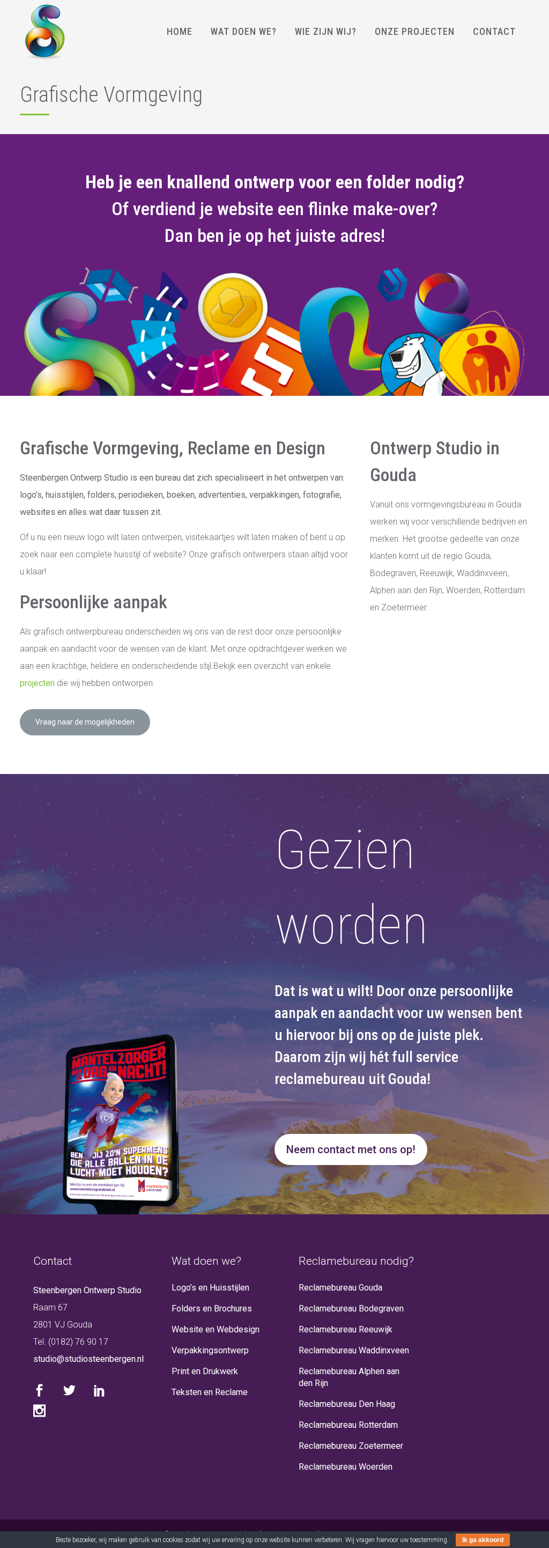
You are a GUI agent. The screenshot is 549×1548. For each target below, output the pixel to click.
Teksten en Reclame (210, 1392)
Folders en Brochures (212, 1308)
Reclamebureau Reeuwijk (345, 1329)
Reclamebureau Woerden (345, 1467)
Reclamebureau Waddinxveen (354, 1350)
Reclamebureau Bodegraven (351, 1308)
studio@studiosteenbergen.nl (88, 1359)
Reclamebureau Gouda (340, 1287)
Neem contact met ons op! (351, 1149)
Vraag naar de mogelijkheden (85, 722)
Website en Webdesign (215, 1329)
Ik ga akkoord (482, 1540)
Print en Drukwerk (205, 1371)
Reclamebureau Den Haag (347, 1404)
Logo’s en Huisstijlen (210, 1287)
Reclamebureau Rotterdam (348, 1425)
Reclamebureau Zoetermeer (351, 1446)
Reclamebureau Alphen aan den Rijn (349, 1377)
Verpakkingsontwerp (210, 1350)
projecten (37, 683)
